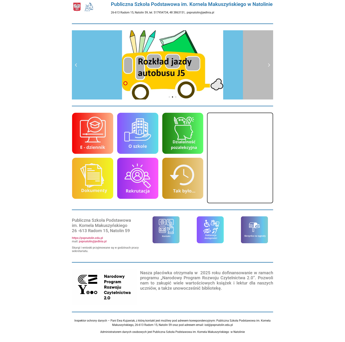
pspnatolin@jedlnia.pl (93, 241)
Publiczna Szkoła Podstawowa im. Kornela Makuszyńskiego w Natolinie (192, 4)
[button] (76, 65)
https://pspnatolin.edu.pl (87, 238)
